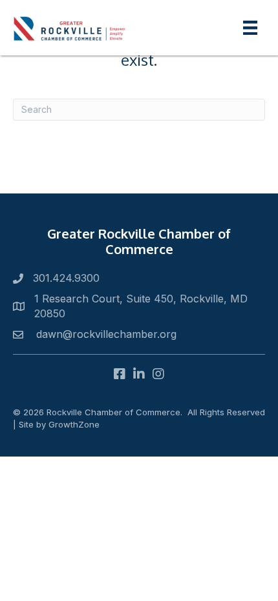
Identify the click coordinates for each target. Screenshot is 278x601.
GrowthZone (74, 424)
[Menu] (250, 28)
